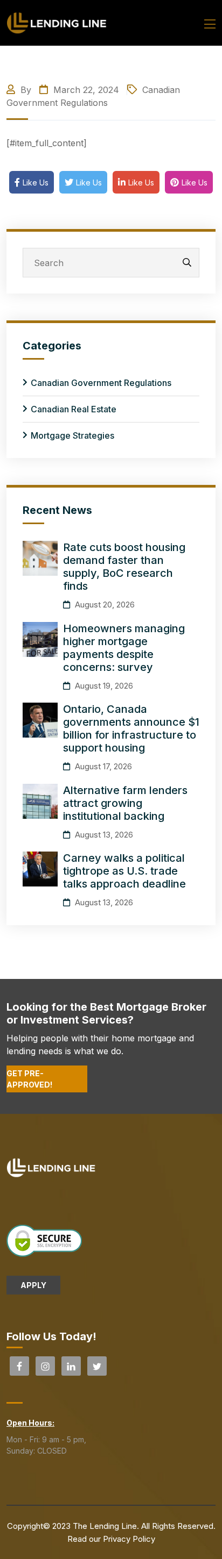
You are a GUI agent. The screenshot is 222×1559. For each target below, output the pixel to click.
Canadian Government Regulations (101, 382)
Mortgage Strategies (72, 435)
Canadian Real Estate (73, 409)
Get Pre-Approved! (29, 1079)
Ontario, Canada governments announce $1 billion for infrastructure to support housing (131, 728)
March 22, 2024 (85, 89)
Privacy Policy (129, 1539)
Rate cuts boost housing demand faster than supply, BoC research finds (124, 566)
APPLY (33, 1285)
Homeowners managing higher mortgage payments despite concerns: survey (124, 648)
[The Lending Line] (57, 22)
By (26, 89)
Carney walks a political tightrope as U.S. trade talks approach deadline (124, 871)
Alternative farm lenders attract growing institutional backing (125, 803)
